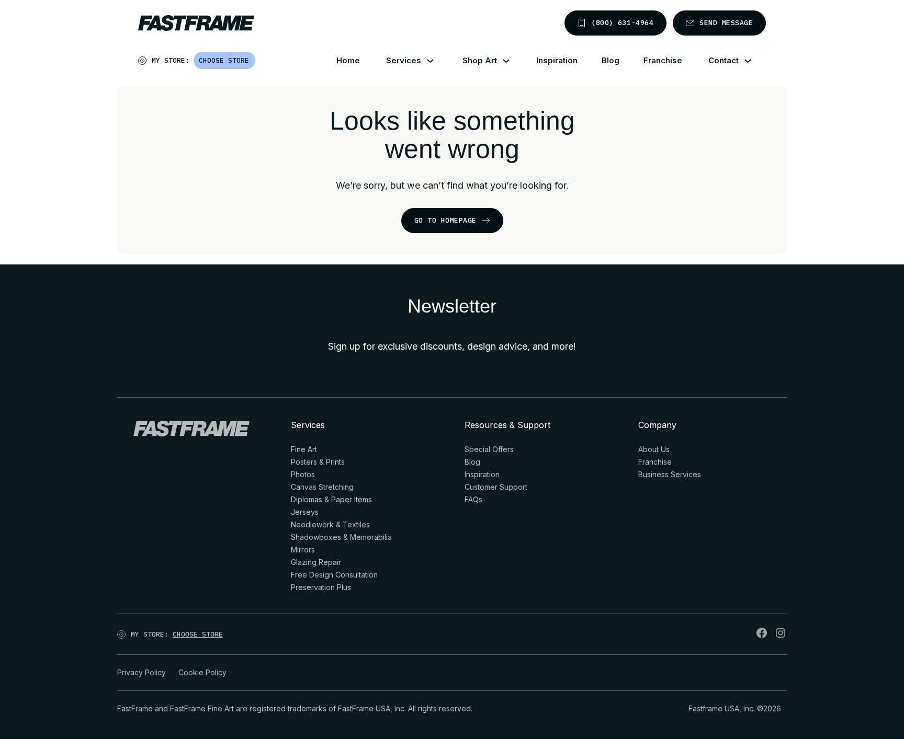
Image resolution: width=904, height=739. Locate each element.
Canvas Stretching (322, 486)
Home (348, 60)
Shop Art (479, 60)
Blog (610, 60)
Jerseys (305, 511)
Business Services (669, 474)
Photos (303, 474)
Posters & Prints (318, 461)
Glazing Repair (316, 562)
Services (403, 60)
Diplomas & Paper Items (331, 499)
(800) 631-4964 (622, 22)
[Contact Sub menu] (754, 61)
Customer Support (496, 486)
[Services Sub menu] (436, 61)
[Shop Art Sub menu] (512, 61)
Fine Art (304, 449)
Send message (726, 22)
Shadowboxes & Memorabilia (341, 537)
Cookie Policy (202, 672)
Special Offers (489, 449)
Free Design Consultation (334, 574)
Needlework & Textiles (330, 524)
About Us (654, 449)
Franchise (662, 60)
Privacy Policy (141, 672)
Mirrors (303, 549)
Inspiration (557, 60)
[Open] (255, 63)
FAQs (473, 499)
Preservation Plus (321, 587)
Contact (723, 60)
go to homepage (445, 220)
